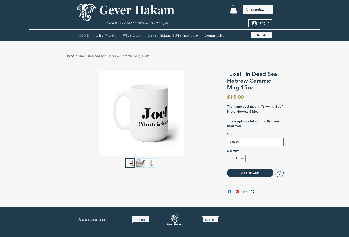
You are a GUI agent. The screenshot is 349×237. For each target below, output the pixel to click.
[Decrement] (230, 158)
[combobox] (255, 142)
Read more (234, 126)
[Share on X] (252, 191)
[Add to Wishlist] (279, 173)
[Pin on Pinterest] (237, 191)
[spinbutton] (236, 158)
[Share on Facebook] (229, 191)
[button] (233, 9)
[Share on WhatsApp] (245, 191)
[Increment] (242, 158)
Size (230, 134)
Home (70, 56)
